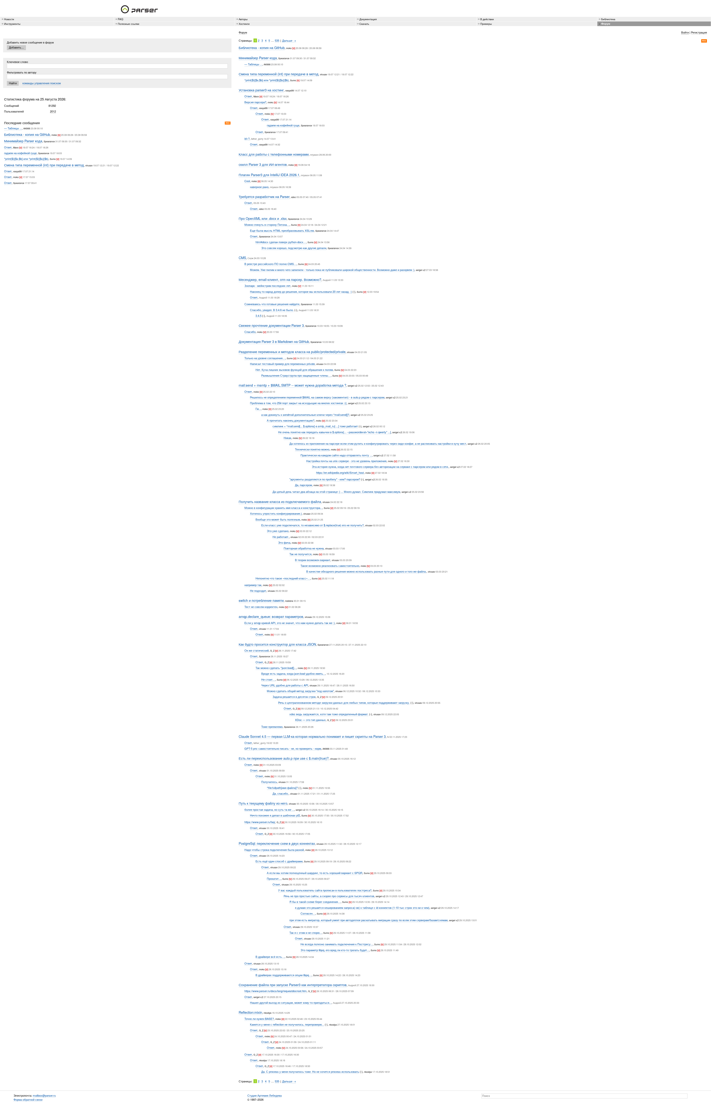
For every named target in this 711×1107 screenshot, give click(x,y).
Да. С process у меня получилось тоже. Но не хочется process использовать (310, 1072)
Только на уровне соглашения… (264, 358)
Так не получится (300, 554)
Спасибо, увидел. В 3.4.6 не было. (272, 310)
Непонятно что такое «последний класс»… (283, 578)
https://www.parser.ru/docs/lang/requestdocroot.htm (275, 991)
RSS (228, 123)
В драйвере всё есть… (270, 957)
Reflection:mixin (250, 1012)
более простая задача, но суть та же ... (269, 809)
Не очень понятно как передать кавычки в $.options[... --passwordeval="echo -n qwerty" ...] (334, 432)
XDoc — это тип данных (310, 720)
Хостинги (244, 24)
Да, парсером (303, 485)
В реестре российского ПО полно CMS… (270, 264)
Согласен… (308, 913)
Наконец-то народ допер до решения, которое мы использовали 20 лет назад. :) (301, 291)
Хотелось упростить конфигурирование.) (276, 513)
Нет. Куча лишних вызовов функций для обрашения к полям (294, 370)
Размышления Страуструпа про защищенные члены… (296, 375)
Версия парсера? (255, 102)
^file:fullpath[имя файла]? (282, 788)
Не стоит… (268, 679)
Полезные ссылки (128, 24)
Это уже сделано (277, 531)
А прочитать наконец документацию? (290, 420)
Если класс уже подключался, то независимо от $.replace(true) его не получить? (312, 525)
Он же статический (256, 650)
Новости (9, 19)
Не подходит (258, 591)
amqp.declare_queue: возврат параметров (271, 616)
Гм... (258, 409)
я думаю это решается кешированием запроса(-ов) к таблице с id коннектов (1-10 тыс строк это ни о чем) (362, 908)
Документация (368, 19)
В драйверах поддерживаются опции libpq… (284, 975)
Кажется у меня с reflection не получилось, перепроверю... (287, 1024)
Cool (247, 181)
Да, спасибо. (281, 793)
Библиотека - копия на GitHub (27, 134)
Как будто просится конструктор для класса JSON (277, 644)
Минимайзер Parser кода (23, 140)
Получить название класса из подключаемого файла (280, 501)
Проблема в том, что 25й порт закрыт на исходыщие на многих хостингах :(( (298, 403)
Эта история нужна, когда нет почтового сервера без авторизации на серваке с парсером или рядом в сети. (380, 467)
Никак (287, 438)
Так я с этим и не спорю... (305, 933)
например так (252, 585)
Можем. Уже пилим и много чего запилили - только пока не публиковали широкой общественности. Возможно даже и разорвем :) (332, 270)
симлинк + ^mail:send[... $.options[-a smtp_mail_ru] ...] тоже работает (315, 426)
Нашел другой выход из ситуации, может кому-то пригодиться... (290, 1002)
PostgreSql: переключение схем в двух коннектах (277, 843)
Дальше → (289, 40)
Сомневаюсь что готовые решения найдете (271, 304)
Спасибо (250, 332)
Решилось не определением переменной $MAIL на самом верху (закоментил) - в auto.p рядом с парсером (317, 397)
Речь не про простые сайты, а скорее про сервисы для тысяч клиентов (329, 896)
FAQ (120, 19)
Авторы (243, 19)
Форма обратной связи (28, 1099)
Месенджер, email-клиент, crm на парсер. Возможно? (280, 279)
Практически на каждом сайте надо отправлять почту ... (336, 455)
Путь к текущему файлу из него (263, 803)
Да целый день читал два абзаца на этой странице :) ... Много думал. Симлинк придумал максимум (336, 492)
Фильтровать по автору (21, 72)
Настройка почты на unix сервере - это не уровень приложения (346, 461)
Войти (685, 32)
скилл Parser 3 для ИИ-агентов (263, 164)
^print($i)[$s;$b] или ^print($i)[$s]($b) (26, 159)
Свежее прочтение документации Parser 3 (271, 325)
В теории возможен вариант (312, 560)
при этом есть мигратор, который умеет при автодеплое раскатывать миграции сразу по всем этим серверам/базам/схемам (368, 920)
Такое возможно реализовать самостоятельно (330, 566)
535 (277, 40)
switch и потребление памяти (261, 600)
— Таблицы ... (13, 128)
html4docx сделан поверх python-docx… (281, 242)
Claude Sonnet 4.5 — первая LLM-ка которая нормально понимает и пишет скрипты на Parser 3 (312, 736)
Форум (243, 32)
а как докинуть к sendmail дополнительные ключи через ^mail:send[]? (305, 415)
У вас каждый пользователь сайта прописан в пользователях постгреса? (324, 890)
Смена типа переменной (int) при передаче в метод (44, 164)
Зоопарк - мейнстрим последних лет (267, 286)
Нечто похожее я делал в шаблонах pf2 (275, 815)
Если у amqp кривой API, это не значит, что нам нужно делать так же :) (289, 623)
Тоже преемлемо (272, 727)
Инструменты (12, 24)
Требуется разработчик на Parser (264, 196)
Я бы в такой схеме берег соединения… (315, 902)
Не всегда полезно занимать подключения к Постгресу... (337, 944)
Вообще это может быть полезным (278, 519)
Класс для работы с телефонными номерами (274, 154)
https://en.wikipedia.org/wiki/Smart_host (340, 472)
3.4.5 (258, 316)
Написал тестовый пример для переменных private (282, 364)
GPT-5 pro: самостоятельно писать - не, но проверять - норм (282, 748)
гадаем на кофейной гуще (20, 153)
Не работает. (281, 537)
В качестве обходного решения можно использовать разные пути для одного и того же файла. (366, 571)
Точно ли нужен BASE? (259, 1019)
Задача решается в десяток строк (294, 697)
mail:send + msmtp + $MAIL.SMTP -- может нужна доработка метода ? (292, 385)
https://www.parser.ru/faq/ (259, 822)
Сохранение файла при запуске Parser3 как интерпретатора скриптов (293, 984)
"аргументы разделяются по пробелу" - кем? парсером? (324, 479)
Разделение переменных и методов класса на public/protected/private (292, 351)
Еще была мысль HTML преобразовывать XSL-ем (282, 230)
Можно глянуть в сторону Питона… (267, 225)
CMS (242, 257)
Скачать (364, 24)
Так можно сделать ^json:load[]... (276, 668)
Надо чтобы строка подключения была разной (274, 850)
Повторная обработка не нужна (304, 548)
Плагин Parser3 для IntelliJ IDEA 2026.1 (269, 174)
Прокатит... (274, 878)
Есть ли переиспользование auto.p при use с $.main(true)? (284, 758)
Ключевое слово (17, 62)
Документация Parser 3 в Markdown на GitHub (274, 341)
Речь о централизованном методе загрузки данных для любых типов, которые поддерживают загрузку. (344, 703)
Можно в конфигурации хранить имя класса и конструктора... (283, 508)
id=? (247, 138)
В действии (487, 19)
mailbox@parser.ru (44, 1095)
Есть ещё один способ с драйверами (279, 861)
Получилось (269, 782)
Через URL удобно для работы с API (284, 685)
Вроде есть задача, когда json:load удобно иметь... (293, 673)
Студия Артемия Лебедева (264, 1095)
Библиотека (608, 19)
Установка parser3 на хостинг (261, 90)
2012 (53, 111)
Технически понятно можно (312, 449)
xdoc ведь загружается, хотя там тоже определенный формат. (328, 714)
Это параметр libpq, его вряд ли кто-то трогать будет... (335, 950)
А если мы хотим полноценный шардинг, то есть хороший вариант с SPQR (314, 873)
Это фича (284, 542)
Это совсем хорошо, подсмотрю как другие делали (293, 248)
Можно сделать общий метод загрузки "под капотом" (300, 691)
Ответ (8, 147)
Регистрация (699, 32)
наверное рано (259, 187)
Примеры (486, 24)
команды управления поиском (41, 83)
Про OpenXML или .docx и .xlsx (263, 218)
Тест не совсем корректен (260, 607)
